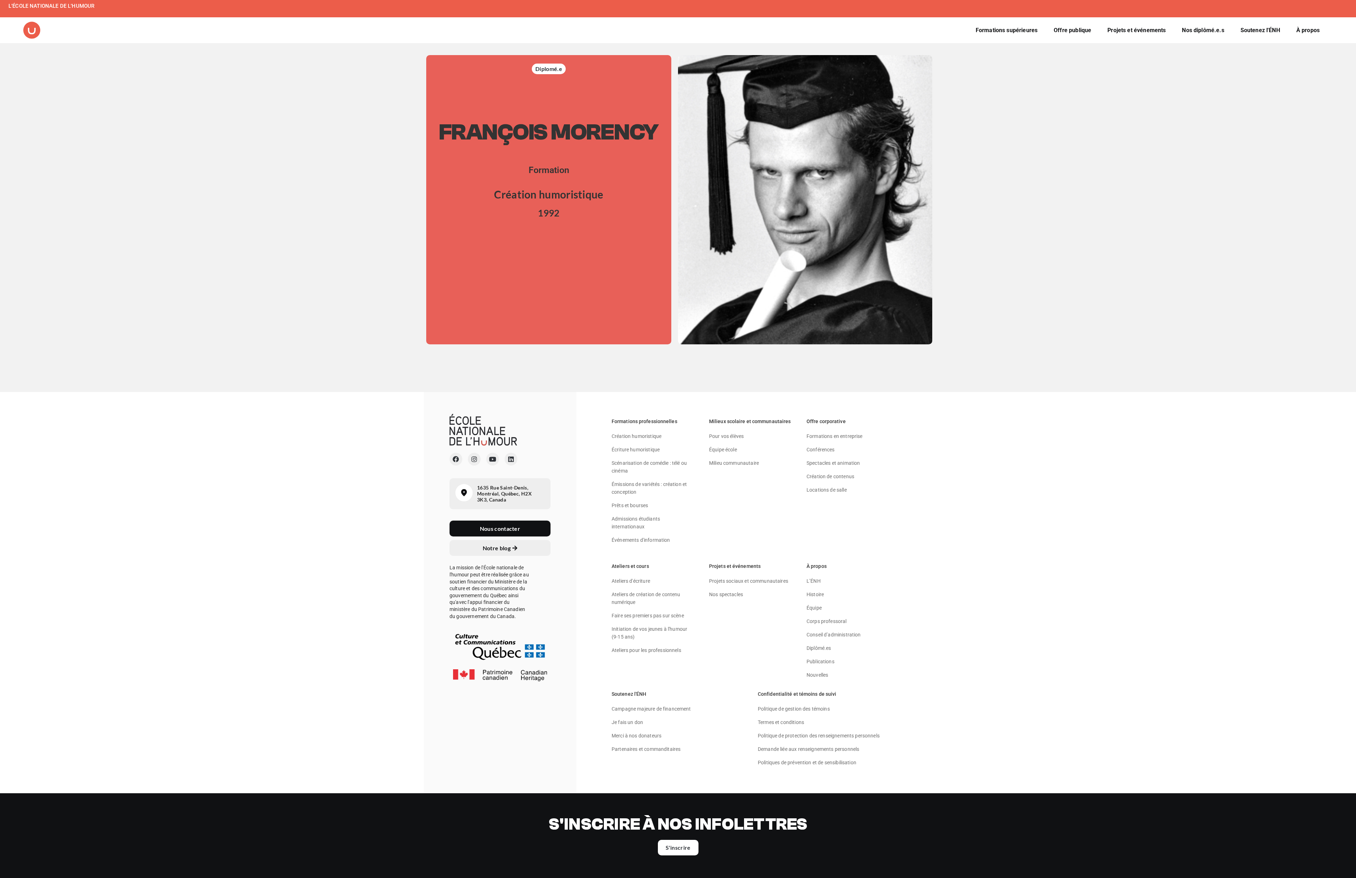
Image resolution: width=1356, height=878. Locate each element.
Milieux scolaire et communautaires (750, 421)
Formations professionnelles (644, 421)
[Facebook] (456, 459)
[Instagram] (474, 459)
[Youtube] (492, 459)
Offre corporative (826, 421)
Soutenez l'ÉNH (629, 694)
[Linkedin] (511, 459)
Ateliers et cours (630, 566)
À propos (817, 566)
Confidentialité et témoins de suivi (797, 694)
